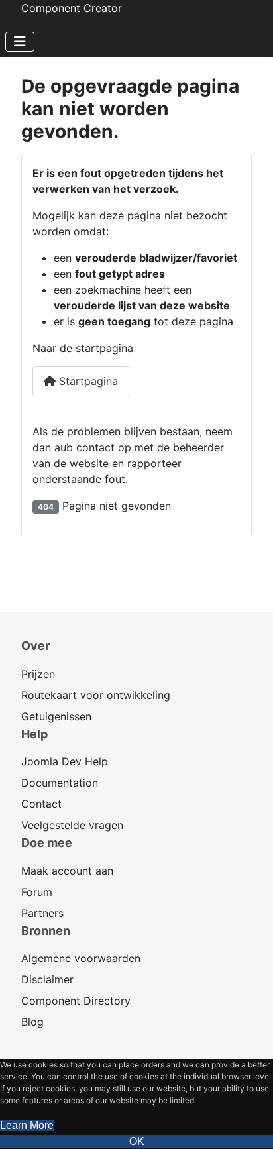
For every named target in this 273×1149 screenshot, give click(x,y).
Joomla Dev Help (64, 761)
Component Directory (76, 1000)
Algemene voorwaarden (80, 958)
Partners (42, 913)
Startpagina (87, 381)
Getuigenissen (56, 716)
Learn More (27, 1125)
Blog (32, 1021)
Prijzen (38, 674)
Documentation (59, 782)
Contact (41, 803)
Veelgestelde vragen (72, 825)
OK (136, 1141)
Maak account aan (67, 870)
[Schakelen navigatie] (19, 42)
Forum (36, 892)
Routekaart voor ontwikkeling (95, 695)
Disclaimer (47, 979)
